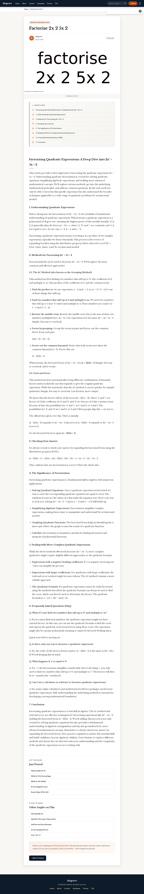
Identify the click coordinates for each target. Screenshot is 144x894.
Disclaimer (40, 3)
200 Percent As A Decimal (41, 824)
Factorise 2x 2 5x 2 (61, 846)
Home (17, 3)
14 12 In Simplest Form (39, 830)
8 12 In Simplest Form (39, 787)
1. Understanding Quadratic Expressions (50, 115)
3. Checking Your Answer (45, 124)
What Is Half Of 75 (38, 771)
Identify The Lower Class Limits (43, 819)
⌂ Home (133, 3)
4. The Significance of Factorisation (49, 128)
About (24, 3)
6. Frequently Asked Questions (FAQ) (49, 138)
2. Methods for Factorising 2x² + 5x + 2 (50, 119)
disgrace (7, 3)
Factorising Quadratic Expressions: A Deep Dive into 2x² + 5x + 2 (59, 110)
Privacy (49, 3)
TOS (56, 3)
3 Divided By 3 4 (37, 814)
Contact (32, 3)
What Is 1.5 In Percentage (41, 776)
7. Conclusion (41, 142)
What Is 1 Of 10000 (38, 781)
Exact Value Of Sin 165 (39, 792)
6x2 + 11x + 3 (35, 835)
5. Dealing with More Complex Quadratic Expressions (55, 133)
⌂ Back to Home (38, 858)
